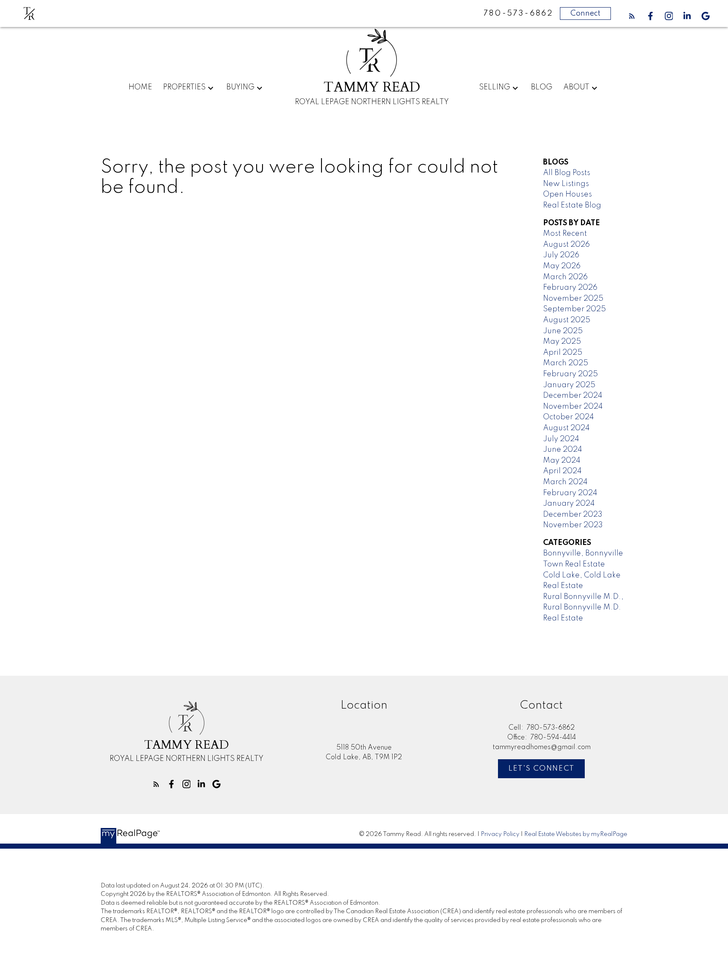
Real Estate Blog (572, 205)
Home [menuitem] (140, 87)
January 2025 (569, 385)
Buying (240, 87)
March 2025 (565, 363)
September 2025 (574, 309)
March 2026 (565, 277)
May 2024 (562, 460)
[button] (632, 16)
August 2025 (566, 320)
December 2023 (572, 514)
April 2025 (562, 352)
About (576, 87)
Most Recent (565, 233)
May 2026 (562, 266)
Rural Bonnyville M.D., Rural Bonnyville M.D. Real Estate (583, 607)
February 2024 (570, 493)
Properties (184, 87)
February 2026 (570, 287)
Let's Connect (542, 768)
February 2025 (570, 374)
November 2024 (573, 406)
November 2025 (573, 298)
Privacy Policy (500, 834)
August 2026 (566, 244)
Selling (494, 87)
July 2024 (561, 439)
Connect (585, 13)
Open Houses (567, 194)
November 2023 (573, 525)
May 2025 (562, 341)
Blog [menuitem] (541, 87)
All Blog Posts (566, 173)
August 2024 (566, 428)
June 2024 (562, 449)
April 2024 (562, 471)
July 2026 (561, 255)
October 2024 (568, 417)
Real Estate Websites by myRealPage (575, 834)
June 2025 (563, 331)
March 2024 (565, 482)
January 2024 (569, 503)
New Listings (566, 184)
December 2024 (572, 395)
